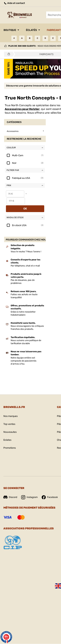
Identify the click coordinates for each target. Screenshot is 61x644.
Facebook (52, 497)
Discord (13, 497)
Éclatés (31, 30)
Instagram (32, 497)
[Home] (7, 54)
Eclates (7, 440)
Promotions (9, 447)
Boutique (10, 30)
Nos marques (10, 416)
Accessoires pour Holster (22, 109)
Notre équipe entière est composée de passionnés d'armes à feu (23, 360)
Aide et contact (16, 3)
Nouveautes (10, 432)
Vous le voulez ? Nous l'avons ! (26, 251)
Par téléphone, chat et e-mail (25, 265)
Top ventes (9, 424)
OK (25, 208)
